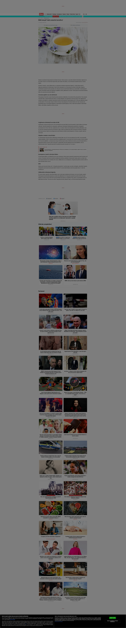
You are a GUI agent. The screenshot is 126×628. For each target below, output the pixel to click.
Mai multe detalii (12, 619)
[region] (63, 621)
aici (25, 623)
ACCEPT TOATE (112, 617)
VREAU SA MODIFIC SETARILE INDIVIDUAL (112, 621)
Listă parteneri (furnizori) (59, 621)
